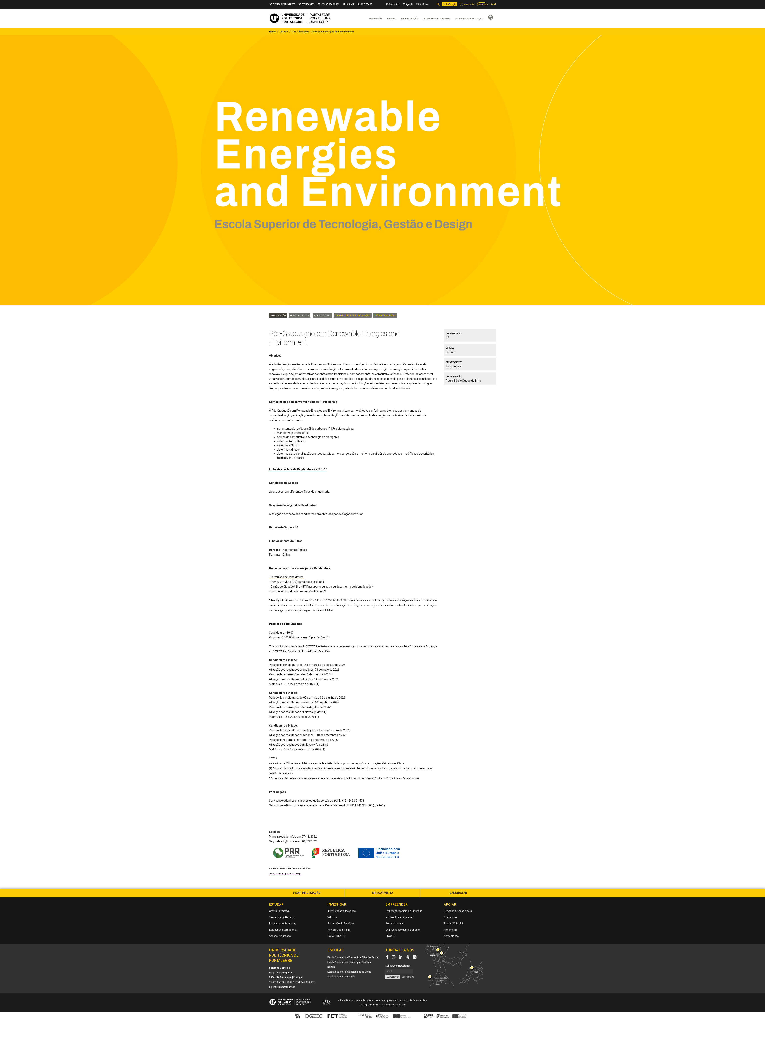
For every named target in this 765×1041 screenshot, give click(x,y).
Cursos (284, 31)
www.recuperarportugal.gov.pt (285, 873)
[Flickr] (414, 957)
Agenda (409, 4)
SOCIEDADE (366, 4)
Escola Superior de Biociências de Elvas (349, 971)
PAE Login (451, 4)
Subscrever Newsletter (397, 965)
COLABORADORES (330, 4)
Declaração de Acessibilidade (412, 1000)
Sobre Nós (375, 18)
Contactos (394, 4)
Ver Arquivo (408, 976)
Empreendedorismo (436, 18)
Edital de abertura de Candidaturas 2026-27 (298, 469)
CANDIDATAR (458, 892)
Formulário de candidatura (287, 577)
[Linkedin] (401, 957)
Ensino (391, 18)
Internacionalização (469, 18)
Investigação (409, 18)
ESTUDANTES (308, 4)
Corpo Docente (322, 315)
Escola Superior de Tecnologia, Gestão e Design (349, 965)
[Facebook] (388, 957)
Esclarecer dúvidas (384, 315)
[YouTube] (408, 957)
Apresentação (278, 315)
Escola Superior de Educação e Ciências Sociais (353, 957)
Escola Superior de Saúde (341, 976)
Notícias (423, 4)
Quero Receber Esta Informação (352, 315)
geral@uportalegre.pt (283, 987)
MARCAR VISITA (382, 892)
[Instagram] (394, 957)
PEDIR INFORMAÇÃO (306, 892)
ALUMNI (350, 4)
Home (272, 31)
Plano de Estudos (299, 315)
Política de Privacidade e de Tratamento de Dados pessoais (367, 1000)
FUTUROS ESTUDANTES (284, 4)
